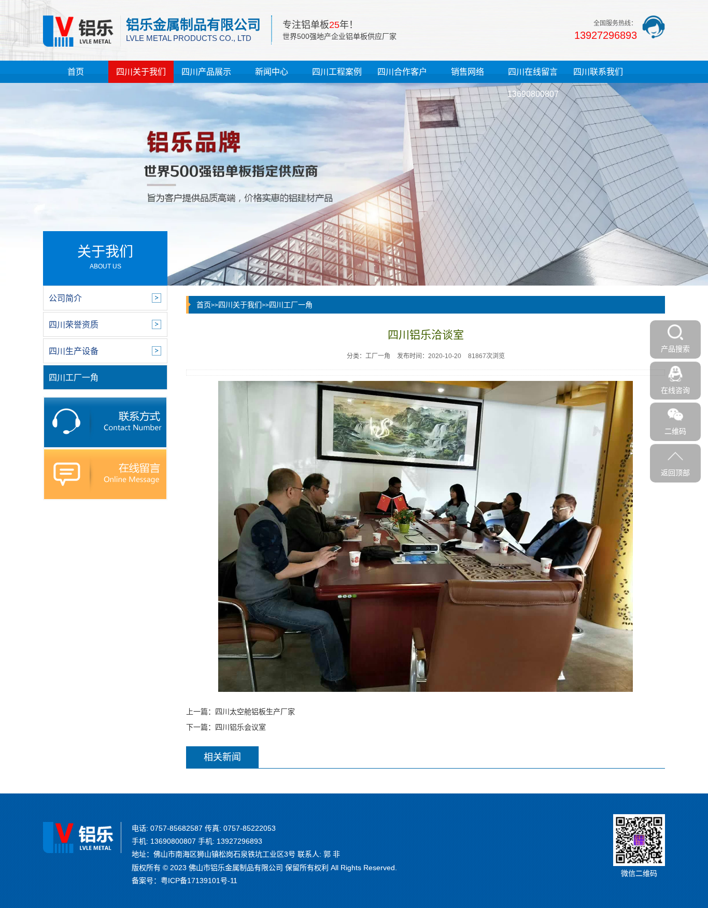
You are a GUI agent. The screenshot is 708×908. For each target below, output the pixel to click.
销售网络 (467, 71)
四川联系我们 (598, 71)
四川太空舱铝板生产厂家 (255, 711)
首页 (75, 71)
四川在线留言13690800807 (533, 82)
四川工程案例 (337, 71)
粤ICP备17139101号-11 (199, 880)
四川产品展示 (206, 71)
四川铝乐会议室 (240, 727)
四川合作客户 (402, 71)
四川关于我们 (141, 71)
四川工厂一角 (291, 305)
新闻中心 (271, 71)
